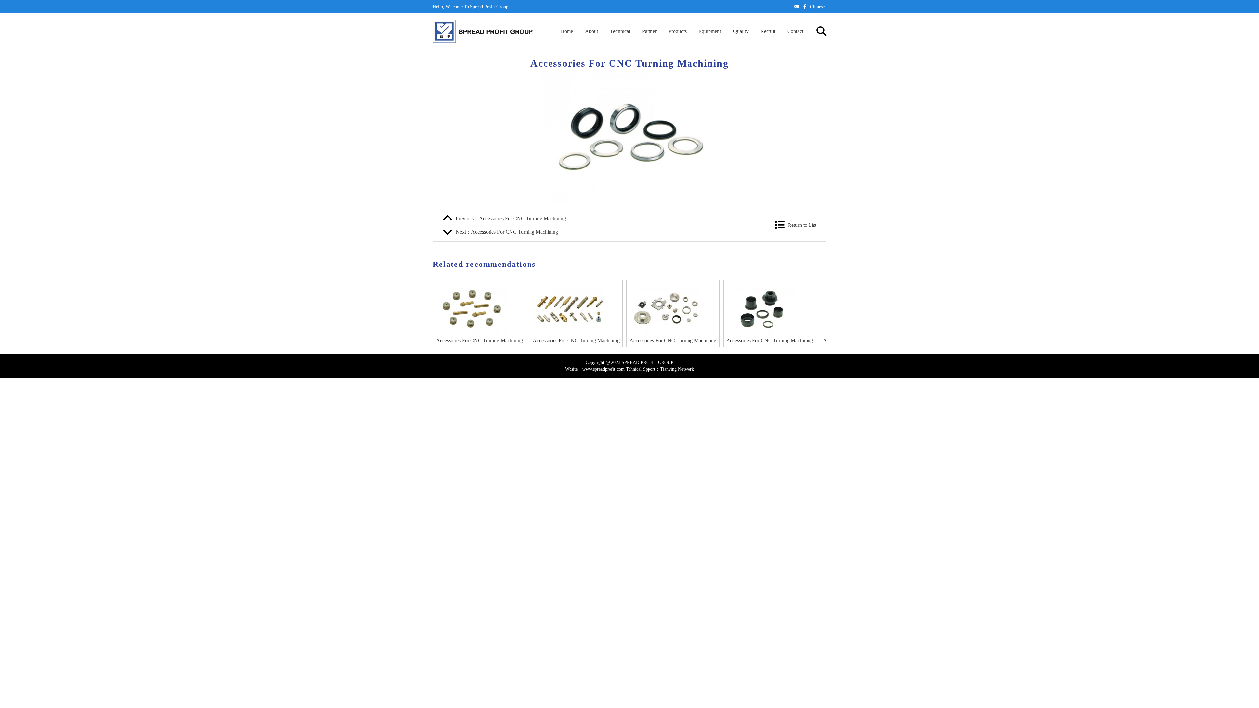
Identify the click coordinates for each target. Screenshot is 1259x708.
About (591, 31)
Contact (795, 31)
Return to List (802, 224)
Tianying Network (677, 369)
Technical (620, 31)
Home (566, 31)
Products (678, 31)
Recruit (767, 31)
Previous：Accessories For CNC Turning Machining (511, 218)
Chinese (817, 6)
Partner (649, 31)
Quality (741, 31)
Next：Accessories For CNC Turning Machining (507, 231)
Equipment (709, 31)
